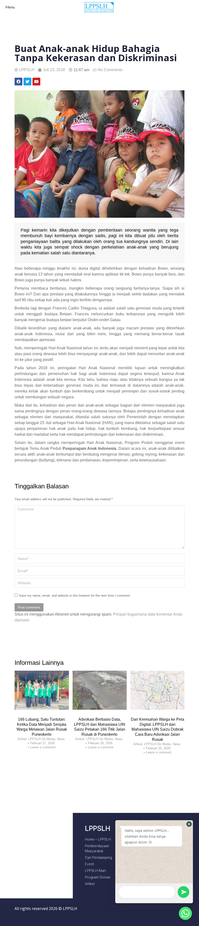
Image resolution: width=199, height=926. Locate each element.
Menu (10, 7)
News (61, 739)
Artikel (21, 739)
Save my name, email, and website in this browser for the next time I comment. (75, 595)
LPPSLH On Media (41, 739)
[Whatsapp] (185, 913)
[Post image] (42, 690)
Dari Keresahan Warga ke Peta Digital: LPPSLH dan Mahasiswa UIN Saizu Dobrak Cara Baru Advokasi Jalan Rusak (157, 729)
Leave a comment (43, 747)
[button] (189, 824)
